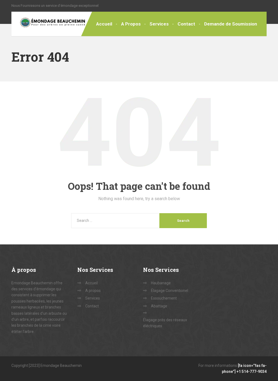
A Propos (131, 24)
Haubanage (161, 283)
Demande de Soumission (230, 24)
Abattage (159, 306)
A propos (93, 290)
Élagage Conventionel (169, 290)
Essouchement (164, 298)
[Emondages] (48, 24)
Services (159, 24)
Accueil (104, 24)
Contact (186, 24)
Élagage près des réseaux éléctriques (165, 323)
